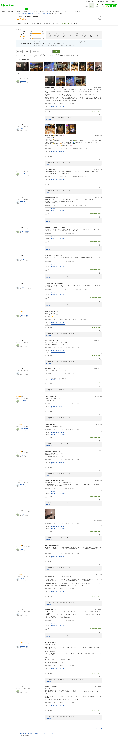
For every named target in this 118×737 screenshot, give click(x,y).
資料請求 (53, 733)
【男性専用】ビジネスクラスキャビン (58, 108)
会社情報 (22, 733)
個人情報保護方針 (29, 733)
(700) (65, 23)
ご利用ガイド (88, 1)
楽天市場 (107, 1)
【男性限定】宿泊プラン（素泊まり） (58, 106)
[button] (23, 66)
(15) (46, 23)
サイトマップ (94, 1)
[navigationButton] (99, 66)
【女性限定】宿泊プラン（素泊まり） (58, 151)
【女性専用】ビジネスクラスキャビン (58, 153)
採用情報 (44, 733)
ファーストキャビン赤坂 (27, 16)
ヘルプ (83, 1)
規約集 (49, 733)
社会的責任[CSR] (37, 733)
